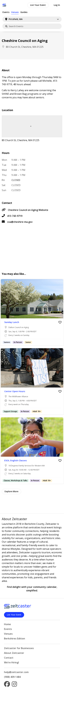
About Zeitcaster (14, 653)
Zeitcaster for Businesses (19, 648)
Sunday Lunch (11, 322)
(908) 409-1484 (12, 677)
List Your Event (38, 5)
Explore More (11, 491)
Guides (23, 12)
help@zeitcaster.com (16, 672)
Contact (8, 657)
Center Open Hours (14, 391)
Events (6, 12)
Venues (15, 12)
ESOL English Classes (15, 460)
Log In (57, 5)
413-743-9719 (14, 216)
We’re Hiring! (11, 662)
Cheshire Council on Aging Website (28, 210)
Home (7, 624)
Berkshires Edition (14, 638)
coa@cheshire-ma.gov (20, 221)
